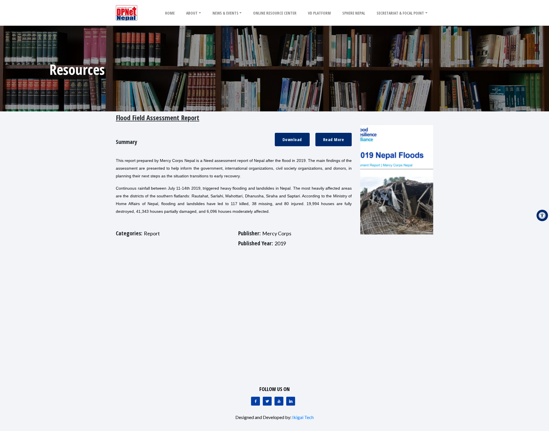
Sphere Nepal (353, 13)
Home (170, 13)
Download (292, 139)
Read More (333, 139)
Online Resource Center (275, 13)
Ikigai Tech (303, 417)
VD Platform (319, 13)
